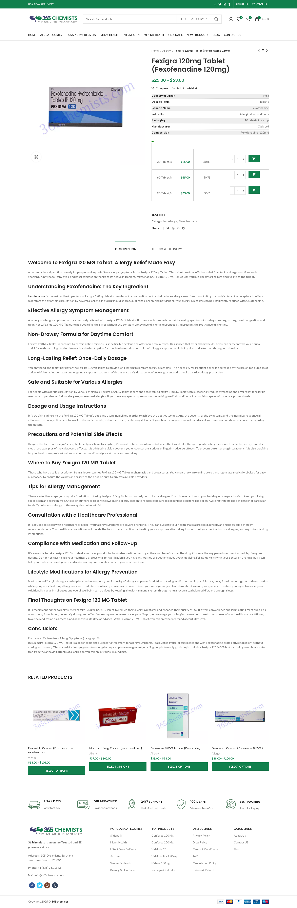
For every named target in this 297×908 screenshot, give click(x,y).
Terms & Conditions (205, 849)
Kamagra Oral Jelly (163, 870)
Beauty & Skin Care (122, 870)
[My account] (231, 19)
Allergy (166, 50)
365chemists (36, 842)
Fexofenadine (36, 296)
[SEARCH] (216, 19)
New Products (188, 221)
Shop (237, 849)
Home (155, 50)
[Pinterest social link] (173, 228)
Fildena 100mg (161, 863)
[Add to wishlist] (82, 712)
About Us (240, 835)
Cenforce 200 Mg (163, 842)
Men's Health (118, 842)
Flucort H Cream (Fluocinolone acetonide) (50, 750)
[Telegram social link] (183, 228)
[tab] (125, 247)
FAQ (195, 856)
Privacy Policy (201, 835)
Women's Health (120, 863)
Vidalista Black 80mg (164, 856)
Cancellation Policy (205, 863)
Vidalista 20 (159, 849)
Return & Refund (203, 870)
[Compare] (82, 693)
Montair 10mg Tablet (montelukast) (115, 748)
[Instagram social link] (224, 4)
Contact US (241, 842)
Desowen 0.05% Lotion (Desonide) (175, 748)
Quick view (82, 702)
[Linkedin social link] (178, 228)
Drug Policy (200, 842)
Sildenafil (116, 835)
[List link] (56, 857)
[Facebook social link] (215, 4)
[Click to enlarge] (36, 157)
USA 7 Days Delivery (123, 849)
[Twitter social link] (219, 4)
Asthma (115, 856)
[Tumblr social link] (229, 4)
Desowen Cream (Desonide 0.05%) (237, 748)
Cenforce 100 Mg (163, 835)
